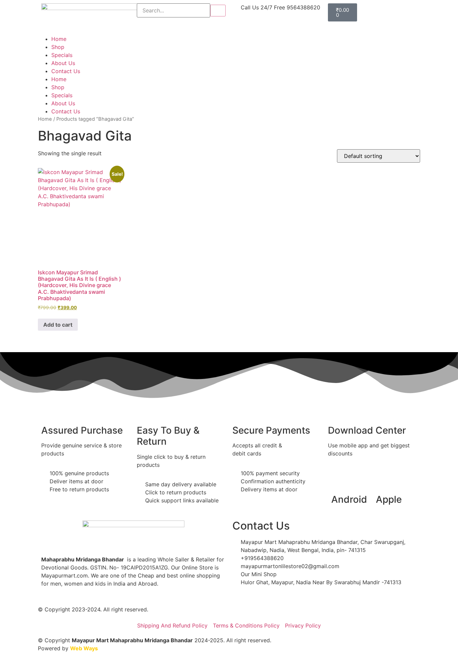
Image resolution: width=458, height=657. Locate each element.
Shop (57, 47)
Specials (61, 55)
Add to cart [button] (57, 324)
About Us (63, 63)
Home (58, 39)
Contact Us (65, 71)
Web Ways (84, 648)
